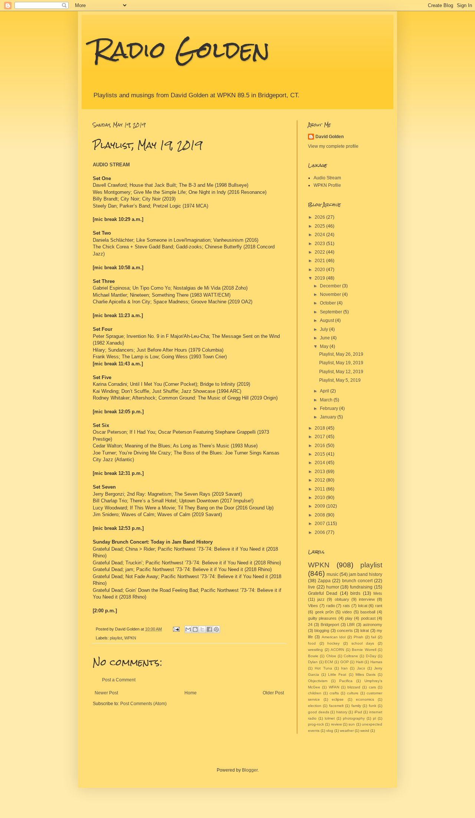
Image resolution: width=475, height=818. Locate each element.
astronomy (372, 624)
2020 (320, 269)
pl (374, 718)
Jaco (361, 668)
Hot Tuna (323, 668)
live (311, 587)
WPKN (130, 638)
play (349, 618)
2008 (320, 515)
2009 (320, 506)
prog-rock (316, 724)
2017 (320, 436)
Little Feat (337, 674)
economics (365, 699)
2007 (320, 523)
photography (354, 718)
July (324, 329)
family (356, 706)
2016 (320, 445)
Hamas (376, 662)
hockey (333, 643)
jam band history (365, 574)
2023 (320, 243)
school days (362, 643)
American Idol (334, 637)
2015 (320, 454)
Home (190, 692)
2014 (320, 462)
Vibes (313, 605)
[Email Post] (176, 629)
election (314, 706)
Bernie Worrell (364, 650)
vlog (329, 731)
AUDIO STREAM (111, 164)
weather (347, 731)
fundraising (361, 587)
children (314, 693)
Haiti (359, 662)
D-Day (371, 656)
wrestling (315, 650)
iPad (358, 712)
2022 (320, 252)
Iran (344, 668)
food (312, 643)
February (329, 408)
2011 (320, 489)
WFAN (334, 687)
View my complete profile (333, 146)
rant (378, 605)
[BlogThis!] (195, 629)
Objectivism (317, 681)
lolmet (330, 718)
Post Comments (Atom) (143, 703)
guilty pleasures (322, 618)
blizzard (353, 687)
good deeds (318, 712)
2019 (320, 278)
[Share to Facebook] (209, 629)
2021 (320, 260)
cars (372, 687)
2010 (320, 497)
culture (352, 693)
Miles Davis (366, 674)
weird (364, 731)
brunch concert (357, 580)
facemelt (336, 706)
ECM (329, 662)
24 (310, 624)
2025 (320, 226)
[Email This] (188, 629)
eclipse (338, 699)
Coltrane (351, 656)
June (325, 337)
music (332, 574)
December (331, 286)
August (327, 320)
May (325, 346)
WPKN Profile (327, 185)
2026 (320, 217)
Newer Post (106, 692)
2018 (320, 428)
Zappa (324, 580)
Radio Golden (181, 49)
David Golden (329, 136)
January (328, 417)
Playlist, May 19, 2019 (341, 362)
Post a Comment (118, 679)
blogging (321, 630)
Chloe (331, 656)
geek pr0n (324, 612)
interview (367, 599)
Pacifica (346, 681)
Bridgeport (330, 624)
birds (355, 593)
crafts (334, 693)
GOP (344, 662)
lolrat (364, 630)
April (325, 391)
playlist (116, 638)
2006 (320, 532)
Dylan (313, 662)
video (347, 612)
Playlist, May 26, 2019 (341, 354)
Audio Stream (327, 177)
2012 (320, 480)
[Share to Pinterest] (216, 629)
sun (351, 724)
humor (332, 587)
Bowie (313, 656)
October (328, 303)
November (331, 294)
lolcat (362, 605)
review (336, 724)
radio (330, 605)
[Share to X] (202, 629)
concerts (345, 630)
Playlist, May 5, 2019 (340, 380)
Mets (377, 593)
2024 (320, 234)
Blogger (250, 770)
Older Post (273, 692)
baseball (367, 612)
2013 (320, 471)
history (341, 712)
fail (373, 637)
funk (372, 706)
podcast (368, 618)
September (331, 312)
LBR (351, 624)
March (327, 400)
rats (346, 605)
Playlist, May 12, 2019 (341, 371)
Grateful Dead (322, 593)
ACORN (337, 650)
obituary (342, 599)
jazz (321, 599)
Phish (358, 637)
